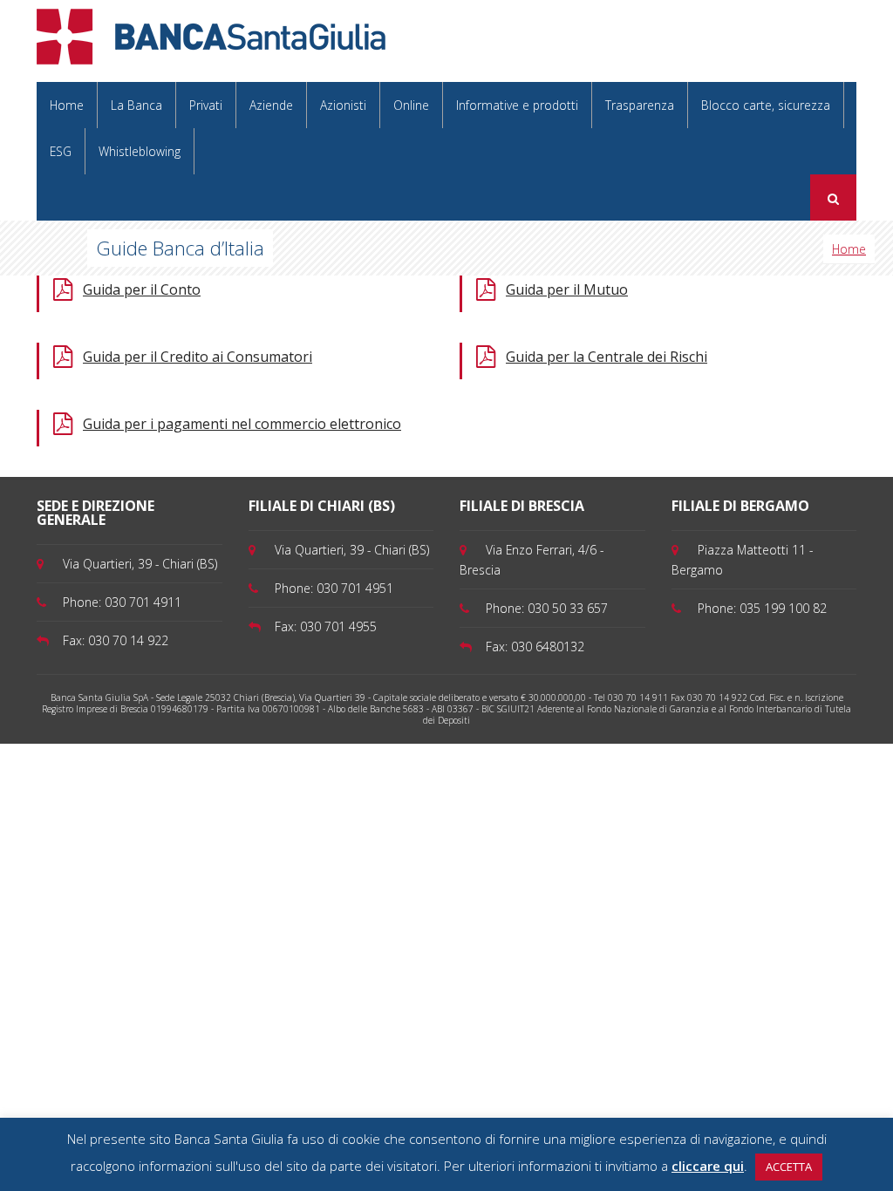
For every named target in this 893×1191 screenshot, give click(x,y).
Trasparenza (639, 105)
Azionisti (343, 105)
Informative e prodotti (517, 105)
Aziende (271, 105)
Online (411, 105)
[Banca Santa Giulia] (211, 35)
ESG (61, 151)
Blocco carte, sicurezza (765, 105)
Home (67, 105)
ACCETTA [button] (789, 1166)
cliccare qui (707, 1165)
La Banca (136, 105)
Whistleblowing (140, 151)
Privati (205, 105)
